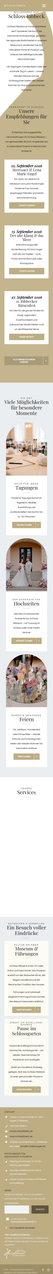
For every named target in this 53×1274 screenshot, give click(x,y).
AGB (14, 1272)
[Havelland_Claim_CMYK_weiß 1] (15, 1250)
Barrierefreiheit (22, 1272)
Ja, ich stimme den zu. (24, 1220)
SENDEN (40, 1209)
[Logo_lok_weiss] (15, 6)
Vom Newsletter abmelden (22, 1228)
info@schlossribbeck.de (21, 1131)
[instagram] (48, 1270)
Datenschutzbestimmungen (22, 1222)
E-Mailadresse (11, 1203)
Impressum (29, 1269)
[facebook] (43, 1270)
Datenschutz (8, 1272)
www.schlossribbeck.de (21, 1136)
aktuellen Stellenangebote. (33, 1146)
